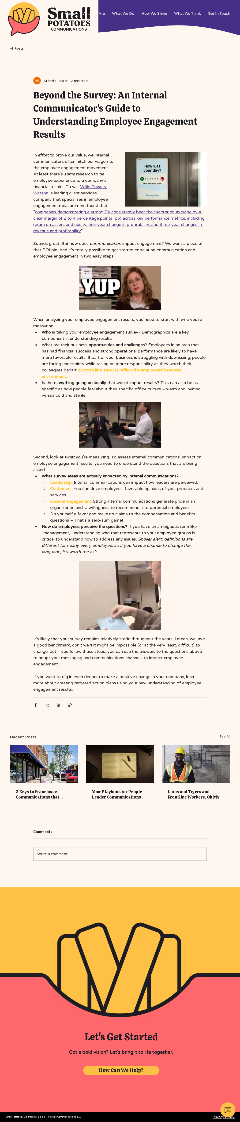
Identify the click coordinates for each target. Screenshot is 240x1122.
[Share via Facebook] (35, 705)
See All (225, 736)
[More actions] (204, 81)
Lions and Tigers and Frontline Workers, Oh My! (194, 794)
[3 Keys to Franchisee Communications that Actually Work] (44, 764)
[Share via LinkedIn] (58, 705)
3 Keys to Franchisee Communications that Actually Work (37, 794)
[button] (120, 288)
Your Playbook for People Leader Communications (117, 794)
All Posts (17, 49)
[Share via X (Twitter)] (47, 705)
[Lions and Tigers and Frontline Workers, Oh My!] (196, 764)
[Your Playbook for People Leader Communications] (120, 764)
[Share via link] (70, 705)
